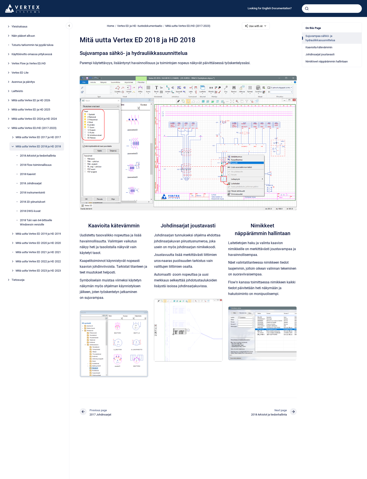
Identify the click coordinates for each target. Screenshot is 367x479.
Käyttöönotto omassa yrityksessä (32, 54)
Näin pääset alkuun (23, 35)
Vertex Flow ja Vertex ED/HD (29, 63)
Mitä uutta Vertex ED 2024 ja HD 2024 (34, 118)
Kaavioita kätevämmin (319, 47)
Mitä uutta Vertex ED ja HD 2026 (31, 100)
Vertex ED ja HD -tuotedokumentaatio (139, 25)
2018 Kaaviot (28, 174)
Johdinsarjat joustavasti (320, 54)
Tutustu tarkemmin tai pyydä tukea (32, 45)
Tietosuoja (18, 279)
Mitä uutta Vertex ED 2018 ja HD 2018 (38, 146)
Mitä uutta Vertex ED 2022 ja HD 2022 (38, 261)
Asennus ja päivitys (23, 81)
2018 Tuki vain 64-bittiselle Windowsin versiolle (36, 222)
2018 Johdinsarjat (31, 183)
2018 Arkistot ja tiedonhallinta (38, 155)
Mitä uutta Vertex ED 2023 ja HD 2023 (38, 270)
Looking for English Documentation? (270, 8)
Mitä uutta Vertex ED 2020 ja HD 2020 (38, 242)
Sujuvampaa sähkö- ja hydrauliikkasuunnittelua (320, 38)
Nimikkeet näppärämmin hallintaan (327, 61)
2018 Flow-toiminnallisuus (36, 164)
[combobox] (332, 9)
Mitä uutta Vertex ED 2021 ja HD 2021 (38, 252)
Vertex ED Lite (20, 72)
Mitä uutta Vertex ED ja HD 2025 (31, 109)
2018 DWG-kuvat (30, 211)
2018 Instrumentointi (32, 192)
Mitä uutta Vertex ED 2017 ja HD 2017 (38, 137)
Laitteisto (17, 91)
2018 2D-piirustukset (32, 201)
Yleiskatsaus (19, 26)
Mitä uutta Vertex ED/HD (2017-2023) (34, 128)
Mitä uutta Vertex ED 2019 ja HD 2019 (38, 233)
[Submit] (306, 8)
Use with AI (256, 26)
